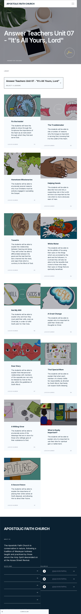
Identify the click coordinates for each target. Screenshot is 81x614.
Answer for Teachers (14, 60)
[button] (33, 83)
